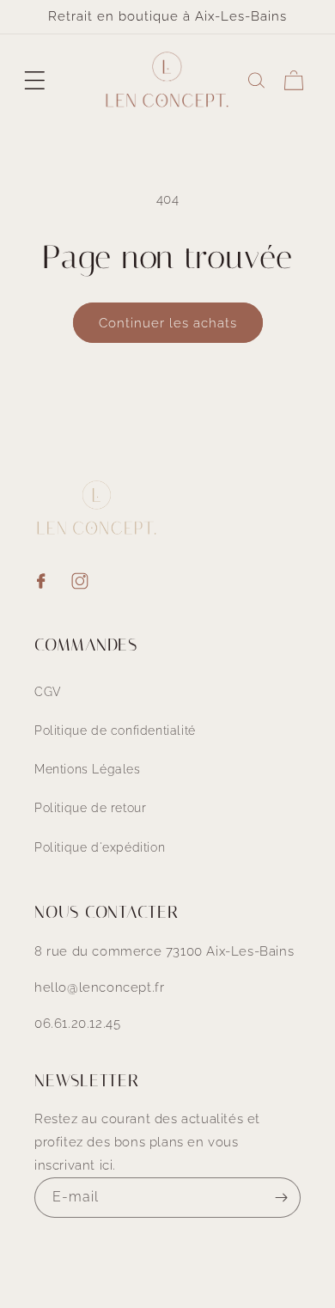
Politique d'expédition (99, 847)
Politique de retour (90, 808)
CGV (48, 692)
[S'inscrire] (281, 1197)
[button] (34, 80)
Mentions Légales (87, 769)
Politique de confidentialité (115, 730)
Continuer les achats (168, 323)
